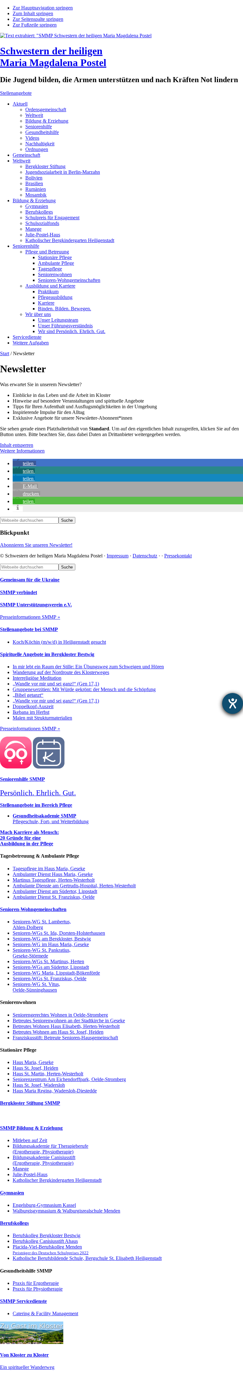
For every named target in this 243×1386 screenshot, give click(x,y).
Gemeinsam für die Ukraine (29, 579)
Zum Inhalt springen (33, 13)
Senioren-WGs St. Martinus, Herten (48, 961)
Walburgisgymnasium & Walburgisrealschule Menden (66, 1210)
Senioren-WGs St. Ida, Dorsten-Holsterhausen (59, 933)
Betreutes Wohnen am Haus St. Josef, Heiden (58, 1032)
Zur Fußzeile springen (35, 24)
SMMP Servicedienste (23, 1301)
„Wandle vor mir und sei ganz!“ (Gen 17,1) (56, 683)
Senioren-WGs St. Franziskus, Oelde (49, 978)
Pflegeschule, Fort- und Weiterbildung (51, 818)
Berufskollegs (14, 1223)
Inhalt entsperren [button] (16, 445)
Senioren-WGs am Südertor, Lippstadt (51, 967)
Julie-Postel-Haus (30, 1174)
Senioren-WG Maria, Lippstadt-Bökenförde (56, 973)
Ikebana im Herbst (31, 712)
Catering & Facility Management (45, 1313)
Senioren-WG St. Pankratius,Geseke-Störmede (42, 952)
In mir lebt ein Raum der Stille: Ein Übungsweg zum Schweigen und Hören (88, 666)
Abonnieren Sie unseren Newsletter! (36, 545)
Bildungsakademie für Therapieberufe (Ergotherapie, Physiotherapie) (50, 1148)
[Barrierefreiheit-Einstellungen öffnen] (232, 703)
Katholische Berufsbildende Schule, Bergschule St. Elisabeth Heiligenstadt (87, 1258)
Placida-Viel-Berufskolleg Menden (51, 1249)
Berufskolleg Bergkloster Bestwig (46, 1235)
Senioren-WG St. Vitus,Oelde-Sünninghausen (36, 987)
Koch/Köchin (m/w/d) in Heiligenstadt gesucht (59, 642)
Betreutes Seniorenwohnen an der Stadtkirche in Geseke (69, 1020)
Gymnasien (12, 1192)
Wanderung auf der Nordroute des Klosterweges (61, 672)
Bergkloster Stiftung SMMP (30, 1103)
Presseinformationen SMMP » (30, 617)
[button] (24, 463)
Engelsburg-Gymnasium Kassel (44, 1205)
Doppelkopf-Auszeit (33, 706)
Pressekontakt (178, 555)
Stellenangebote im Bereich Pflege (36, 805)
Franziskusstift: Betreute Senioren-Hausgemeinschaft (65, 1037)
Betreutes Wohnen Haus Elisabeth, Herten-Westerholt (66, 1026)
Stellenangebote (16, 93)
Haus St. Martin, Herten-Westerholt (48, 1073)
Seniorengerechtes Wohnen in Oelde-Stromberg (60, 1015)
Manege (21, 1168)
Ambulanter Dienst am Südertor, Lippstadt (55, 891)
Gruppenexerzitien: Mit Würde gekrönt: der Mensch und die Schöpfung (84, 689)
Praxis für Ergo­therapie (36, 1283)
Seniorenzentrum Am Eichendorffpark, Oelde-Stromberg (69, 1079)
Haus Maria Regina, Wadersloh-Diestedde (55, 1090)
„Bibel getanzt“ (28, 695)
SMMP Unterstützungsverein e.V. (36, 604)
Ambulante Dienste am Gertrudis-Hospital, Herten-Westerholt (74, 885)
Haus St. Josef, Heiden (35, 1068)
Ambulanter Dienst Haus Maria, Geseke (53, 874)
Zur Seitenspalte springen (38, 19)
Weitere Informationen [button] (22, 450)
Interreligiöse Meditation (37, 678)
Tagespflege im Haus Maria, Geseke (49, 868)
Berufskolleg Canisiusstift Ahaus (45, 1241)
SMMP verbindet (18, 592)
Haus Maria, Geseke (33, 1062)
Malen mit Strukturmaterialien (42, 717)
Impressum (117, 555)
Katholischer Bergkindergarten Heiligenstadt (57, 1180)
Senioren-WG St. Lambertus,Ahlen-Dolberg (42, 924)
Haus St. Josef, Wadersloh (39, 1085)
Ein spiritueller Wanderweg (27, 1367)
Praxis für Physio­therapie (38, 1289)
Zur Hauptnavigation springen (43, 7)
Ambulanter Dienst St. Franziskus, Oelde (54, 897)
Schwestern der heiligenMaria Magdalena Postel (53, 56)
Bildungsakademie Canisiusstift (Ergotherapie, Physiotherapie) (44, 1160)
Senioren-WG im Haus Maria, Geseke (51, 944)
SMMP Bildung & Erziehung (31, 1128)
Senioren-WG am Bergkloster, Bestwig (52, 938)
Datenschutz (145, 555)
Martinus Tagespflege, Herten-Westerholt (54, 880)
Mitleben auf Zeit (30, 1140)
